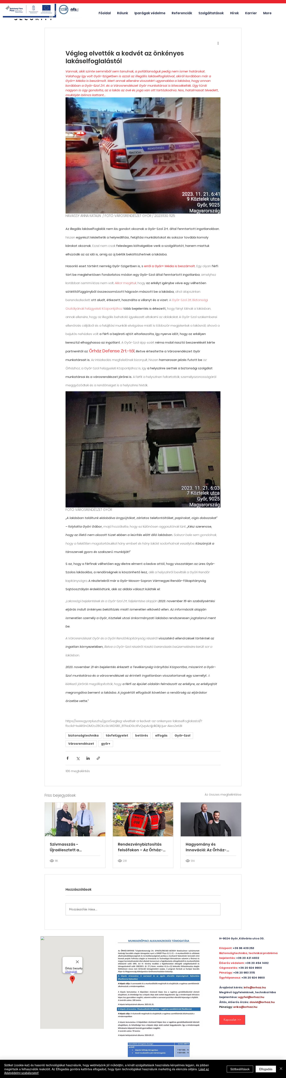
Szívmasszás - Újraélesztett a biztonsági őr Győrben (72, 847)
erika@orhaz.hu (245, 1007)
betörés (141, 735)
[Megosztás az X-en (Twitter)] (78, 758)
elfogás (161, 735)
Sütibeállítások (240, 1069)
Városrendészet (81, 744)
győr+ (105, 744)
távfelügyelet (117, 735)
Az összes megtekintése (223, 794)
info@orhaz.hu (255, 987)
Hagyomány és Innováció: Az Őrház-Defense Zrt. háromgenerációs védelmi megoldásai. (207, 847)
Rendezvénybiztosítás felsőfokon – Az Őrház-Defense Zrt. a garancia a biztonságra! (143, 847)
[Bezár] (280, 1069)
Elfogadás (265, 1069)
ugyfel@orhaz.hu (251, 997)
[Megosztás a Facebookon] (68, 758)
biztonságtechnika (83, 735)
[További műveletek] (217, 43)
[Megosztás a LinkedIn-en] (88, 758)
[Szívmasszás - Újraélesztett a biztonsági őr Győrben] (75, 819)
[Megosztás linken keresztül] (98, 758)
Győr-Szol (182, 735)
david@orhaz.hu (262, 1002)
